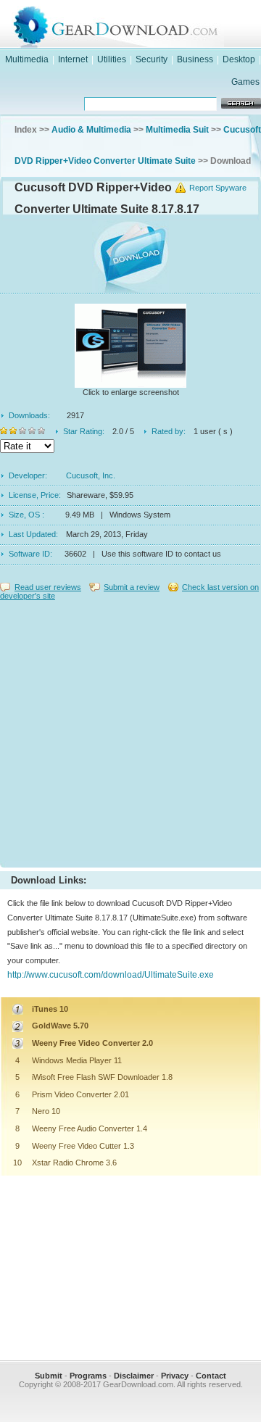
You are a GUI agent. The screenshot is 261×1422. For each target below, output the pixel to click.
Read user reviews (47, 587)
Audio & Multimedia (91, 130)
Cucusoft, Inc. (90, 475)
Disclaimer (134, 1375)
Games (245, 82)
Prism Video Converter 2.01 (80, 1094)
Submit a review (132, 587)
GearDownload (145, 24)
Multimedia (27, 59)
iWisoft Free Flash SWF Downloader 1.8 (102, 1077)
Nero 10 (46, 1111)
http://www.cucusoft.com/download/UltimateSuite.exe (110, 975)
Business (195, 59)
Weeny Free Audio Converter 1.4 (89, 1128)
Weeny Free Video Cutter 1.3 (83, 1146)
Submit (48, 1375)
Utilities (111, 59)
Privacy (174, 1375)
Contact (211, 1375)
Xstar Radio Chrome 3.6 (74, 1162)
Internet (73, 59)
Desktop (239, 59)
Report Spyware (217, 187)
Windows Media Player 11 (77, 1060)
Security (151, 59)
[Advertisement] (130, 730)
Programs (88, 1375)
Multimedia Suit (177, 130)
